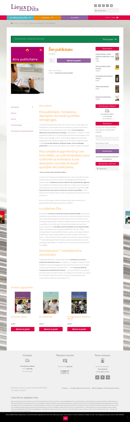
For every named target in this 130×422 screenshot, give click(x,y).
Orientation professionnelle (37, 23)
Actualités (75, 18)
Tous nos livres (23, 23)
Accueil (15, 23)
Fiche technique (16, 125)
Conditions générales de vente (80, 388)
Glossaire (65, 388)
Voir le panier (108, 39)
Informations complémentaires (22, 131)
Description (15, 107)
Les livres (45, 18)
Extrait (13, 119)
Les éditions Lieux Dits (18, 18)
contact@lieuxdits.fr (102, 372)
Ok (65, 418)
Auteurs (13, 113)
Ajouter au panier (74, 60)
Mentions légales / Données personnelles (105, 388)
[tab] (22, 107)
